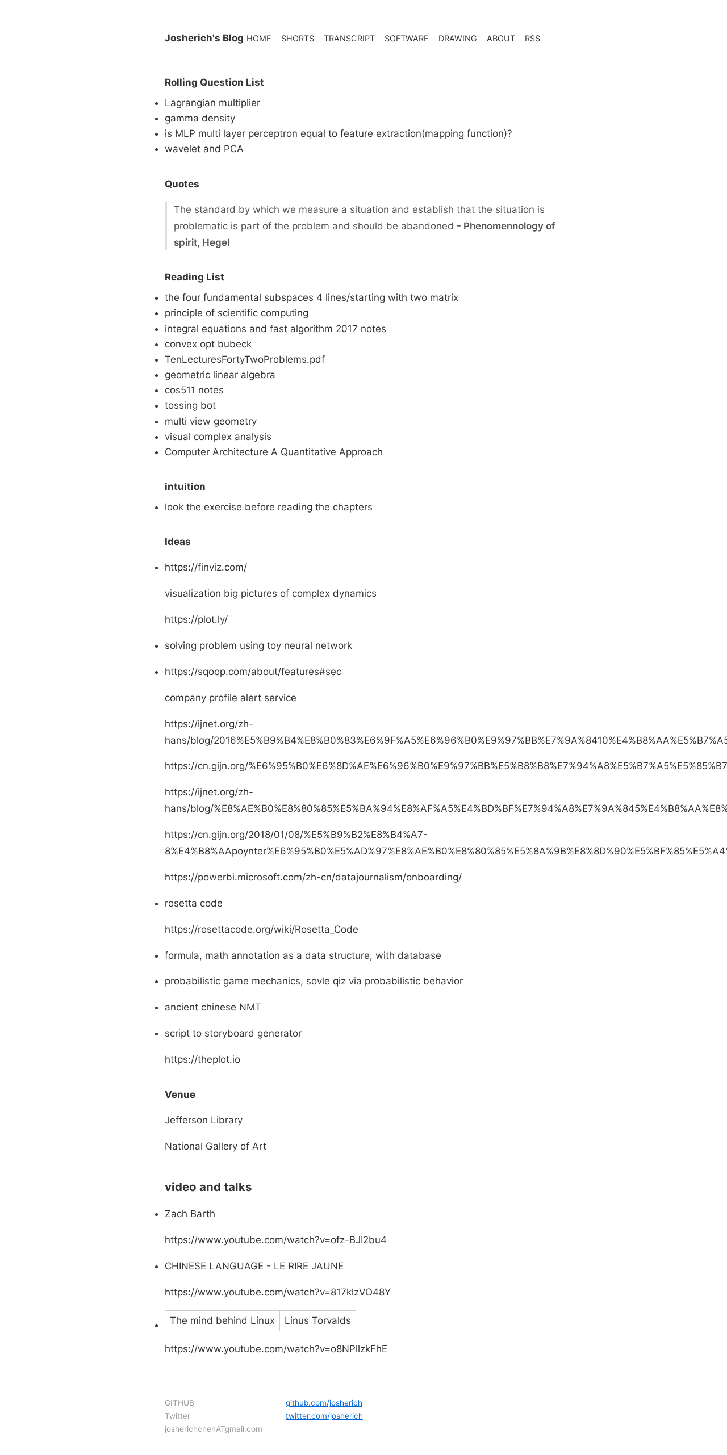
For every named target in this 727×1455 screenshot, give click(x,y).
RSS (532, 38)
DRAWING (457, 38)
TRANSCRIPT (349, 38)
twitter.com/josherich (324, 1415)
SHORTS (297, 38)
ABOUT (501, 38)
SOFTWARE (407, 38)
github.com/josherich (324, 1402)
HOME (258, 38)
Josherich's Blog (204, 38)
